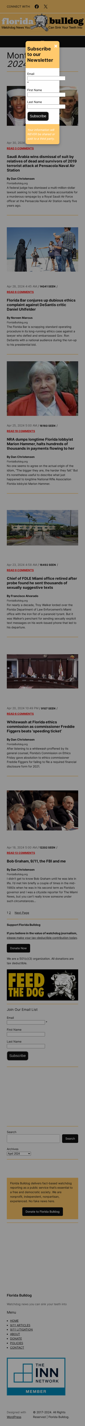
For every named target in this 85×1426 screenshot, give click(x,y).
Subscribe (38, 116)
